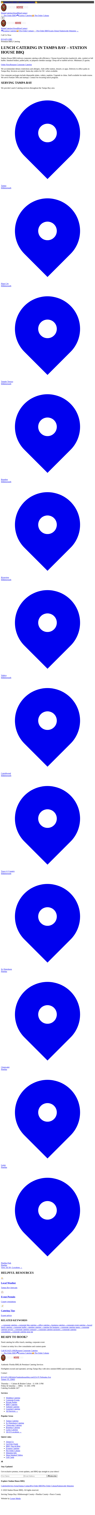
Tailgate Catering (12, 1407)
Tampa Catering (12, 1421)
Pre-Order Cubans (13, 1451)
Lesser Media (15, 1498)
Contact (24, 13)
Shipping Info (11, 1453)
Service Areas (13, 1486)
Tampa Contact (24, 1486)
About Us (10, 1442)
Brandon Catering (13, 1427)
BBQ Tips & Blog (13, 1446)
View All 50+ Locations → (11, 1267)
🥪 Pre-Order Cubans (40, 15)
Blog (19, 13)
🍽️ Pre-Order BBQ (8, 15)
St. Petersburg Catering (15, 1423)
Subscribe (53, 1476)
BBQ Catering (11, 1404)
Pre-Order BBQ (36, 1486)
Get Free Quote (12, 1444)
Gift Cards (10, 1457)
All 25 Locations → (14, 1432)
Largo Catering (12, 1430)
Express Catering (25, 15)
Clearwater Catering (14, 1425)
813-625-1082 (6, 39)
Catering (9, 13)
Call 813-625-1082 (8, 1351)
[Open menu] (3, 18)
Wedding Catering (13, 1398)
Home (3, 13)
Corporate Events (13, 1400)
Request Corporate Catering (21, 65)
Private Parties (11, 1402)
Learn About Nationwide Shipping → (64, 31)
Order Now (5, 65)
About (14, 13)
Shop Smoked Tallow (14, 1455)
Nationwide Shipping (65, 1486)
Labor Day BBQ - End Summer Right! (19, 2)
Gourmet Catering (13, 1409)
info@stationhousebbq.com (23, 1377)
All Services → (12, 1411)
